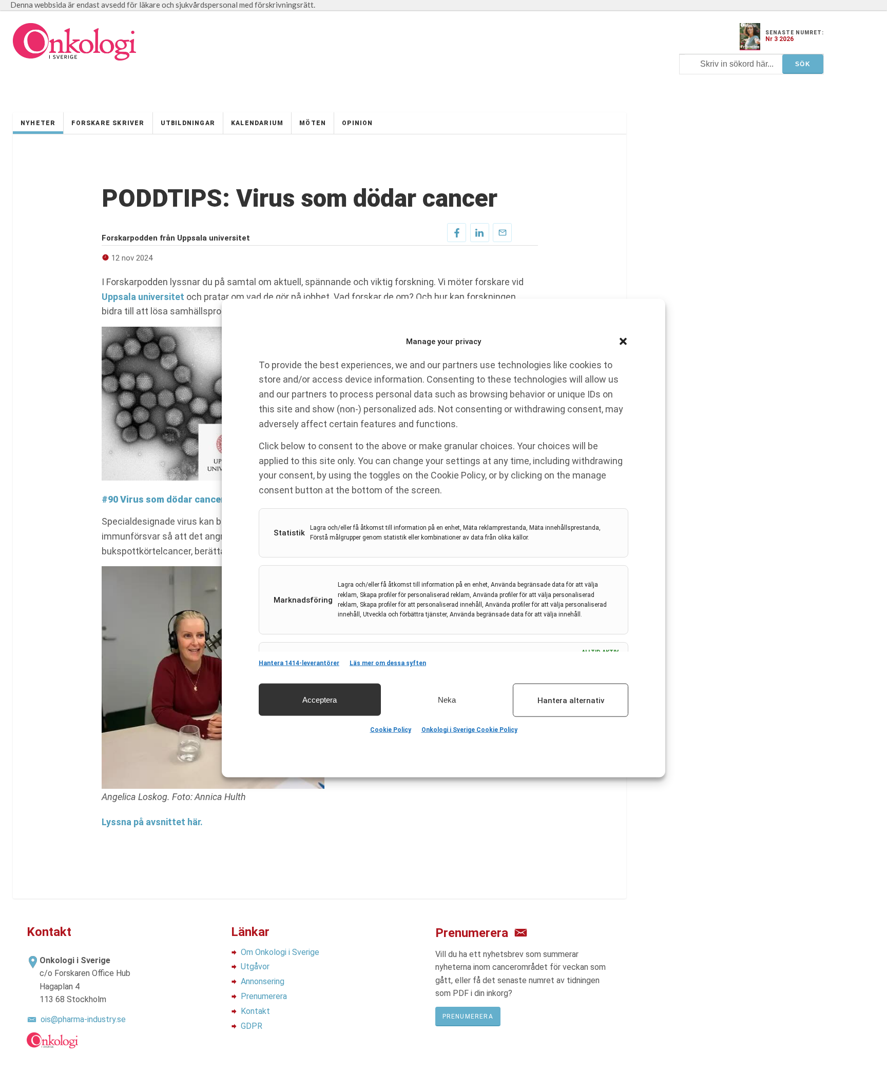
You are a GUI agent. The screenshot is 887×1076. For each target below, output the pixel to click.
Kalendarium (257, 123)
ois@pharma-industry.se (83, 1019)
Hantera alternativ (570, 700)
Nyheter (38, 123)
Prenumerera (264, 996)
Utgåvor (255, 966)
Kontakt (255, 1011)
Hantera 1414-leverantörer (299, 663)
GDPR (251, 1026)
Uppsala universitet (143, 296)
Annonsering (262, 981)
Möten (312, 123)
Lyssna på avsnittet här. (152, 821)
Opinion (357, 123)
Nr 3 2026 (779, 39)
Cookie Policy (390, 729)
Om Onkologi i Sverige (280, 952)
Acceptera (319, 699)
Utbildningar (188, 123)
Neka (447, 699)
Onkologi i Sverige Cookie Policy (469, 729)
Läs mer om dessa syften (388, 663)
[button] (623, 341)
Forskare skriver (107, 123)
